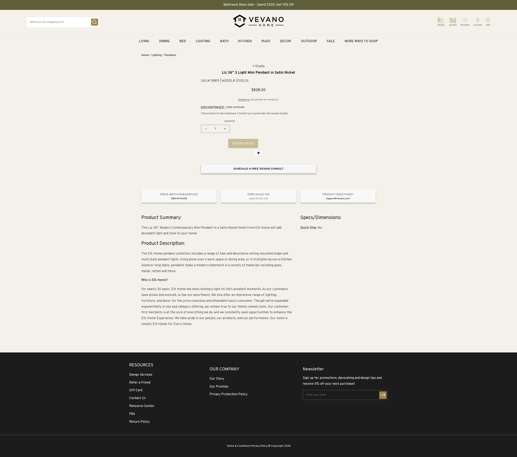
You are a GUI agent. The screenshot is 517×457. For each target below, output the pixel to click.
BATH (224, 41)
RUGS (266, 41)
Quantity (229, 121)
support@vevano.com (338, 198)
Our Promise (219, 387)
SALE (331, 41)
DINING (164, 41)
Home (145, 55)
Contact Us (137, 398)
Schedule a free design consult (258, 169)
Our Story (217, 379)
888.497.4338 (179, 198)
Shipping (243, 99)
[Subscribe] (383, 395)
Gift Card (135, 390)
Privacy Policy (259, 446)
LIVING (144, 41)
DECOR (285, 41)
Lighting (156, 55)
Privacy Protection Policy (228, 394)
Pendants (170, 55)
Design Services (140, 375)
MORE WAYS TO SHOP (361, 41)
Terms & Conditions (239, 446)
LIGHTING (203, 41)
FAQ (132, 414)
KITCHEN (245, 41)
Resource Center (141, 406)
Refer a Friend (139, 383)
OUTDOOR (309, 41)
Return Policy (139, 422)
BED (183, 41)
